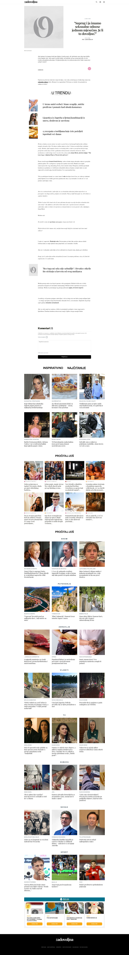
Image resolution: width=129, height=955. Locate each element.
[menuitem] (100, 2)
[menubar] (100, 2)
